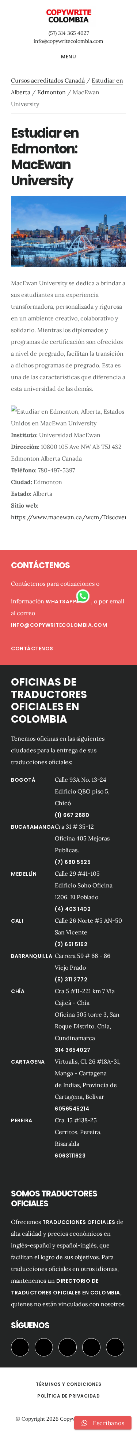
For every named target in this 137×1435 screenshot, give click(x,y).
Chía (17, 991)
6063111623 (70, 1155)
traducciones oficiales (78, 1222)
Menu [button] (68, 56)
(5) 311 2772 (71, 979)
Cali (17, 920)
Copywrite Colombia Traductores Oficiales (68, 16)
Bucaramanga (33, 827)
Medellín (24, 874)
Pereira (22, 1120)
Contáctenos (32, 648)
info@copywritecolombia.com (68, 41)
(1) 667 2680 (72, 815)
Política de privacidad (68, 1396)
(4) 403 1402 (73, 909)
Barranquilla (31, 956)
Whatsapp (61, 601)
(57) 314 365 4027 (69, 33)
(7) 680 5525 (73, 862)
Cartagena (28, 1061)
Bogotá (23, 780)
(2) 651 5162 (71, 944)
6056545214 (72, 1108)
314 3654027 (73, 1050)
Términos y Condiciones (68, 1384)
